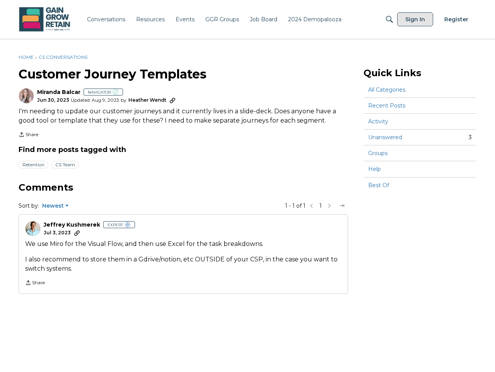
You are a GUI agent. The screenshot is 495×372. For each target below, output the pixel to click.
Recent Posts (386, 105)
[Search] (389, 19)
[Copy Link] (172, 100)
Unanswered (420, 137)
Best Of (378, 185)
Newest (53, 206)
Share (28, 135)
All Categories (386, 89)
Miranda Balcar (58, 92)
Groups (377, 153)
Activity (378, 121)
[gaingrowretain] (45, 19)
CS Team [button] (65, 164)
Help (374, 169)
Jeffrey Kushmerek (72, 225)
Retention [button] (33, 164)
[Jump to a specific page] (342, 206)
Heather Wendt (147, 100)
